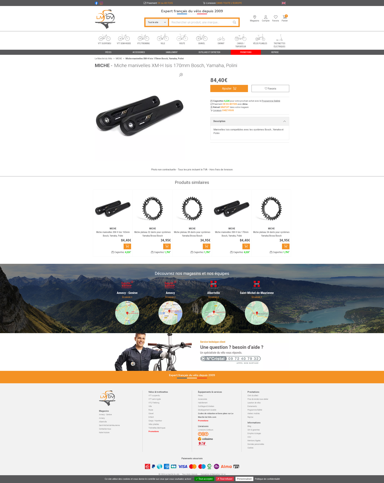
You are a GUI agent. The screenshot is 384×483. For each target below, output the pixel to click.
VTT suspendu (154, 396)
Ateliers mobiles (254, 413)
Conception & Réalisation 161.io (213, 474)
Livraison (217, 110)
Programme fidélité (271, 101)
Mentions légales (254, 441)
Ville (150, 406)
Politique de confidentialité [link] (267, 479)
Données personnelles (256, 444)
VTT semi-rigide (154, 399)
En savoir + (127, 297)
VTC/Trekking (153, 403)
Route (150, 410)
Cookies (251, 448)
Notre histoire (104, 432)
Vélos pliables (153, 424)
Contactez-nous (105, 429)
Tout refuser (225, 479)
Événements (252, 406)
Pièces (200, 396)
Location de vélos (254, 403)
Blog (249, 426)
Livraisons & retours (205, 430)
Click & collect (253, 396)
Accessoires (202, 399)
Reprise (250, 417)
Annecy (102, 418)
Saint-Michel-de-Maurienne (109, 425)
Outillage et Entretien (206, 406)
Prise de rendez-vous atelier (258, 399)
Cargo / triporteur (155, 421)
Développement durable (207, 410)
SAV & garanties (254, 430)
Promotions (246, 52)
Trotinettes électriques (156, 428)
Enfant (151, 417)
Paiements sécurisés (192, 458)
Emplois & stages (254, 433)
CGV (249, 437)
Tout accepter (205, 479)
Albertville (103, 422)
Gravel (150, 413)
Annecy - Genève (105, 415)
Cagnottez (122, 252)
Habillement (202, 403)
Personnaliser (244, 479)
